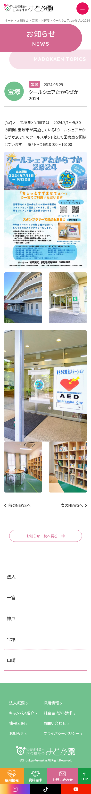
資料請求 (35, 779)
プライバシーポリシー (61, 733)
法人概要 (17, 703)
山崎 (11, 660)
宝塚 (11, 639)
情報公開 (17, 723)
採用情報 (12, 780)
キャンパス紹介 (21, 713)
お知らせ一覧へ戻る (42, 535)
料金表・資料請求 (58, 713)
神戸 (11, 618)
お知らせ (16, 733)
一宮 (11, 597)
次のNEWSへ (72, 505)
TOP (84, 778)
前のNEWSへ (19, 505)
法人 (11, 576)
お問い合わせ (62, 779)
